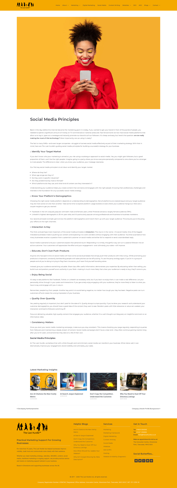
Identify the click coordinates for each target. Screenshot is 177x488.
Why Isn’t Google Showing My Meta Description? (87, 458)
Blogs (146, 5)
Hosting (106, 453)
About (64, 5)
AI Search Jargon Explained (71, 394)
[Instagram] (143, 460)
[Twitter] (140, 460)
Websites (125, 5)
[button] (68, 5)
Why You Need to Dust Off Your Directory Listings (85, 446)
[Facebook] (136, 460)
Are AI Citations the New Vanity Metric (85, 431)
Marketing (74, 5)
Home (58, 5)
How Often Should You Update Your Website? (87, 452)
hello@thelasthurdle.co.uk (147, 435)
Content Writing (114, 5)
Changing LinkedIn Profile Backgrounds (145, 408)
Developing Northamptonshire (28, 408)
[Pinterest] (151, 460)
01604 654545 (141, 429)
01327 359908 (141, 432)
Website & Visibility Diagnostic (114, 457)
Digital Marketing (89, 5)
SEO (134, 5)
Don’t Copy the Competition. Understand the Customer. (84, 440)
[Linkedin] (147, 460)
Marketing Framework (111, 433)
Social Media (102, 5)
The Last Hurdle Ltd (87, 477)
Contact (155, 5)
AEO (140, 5)
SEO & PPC (107, 450)
